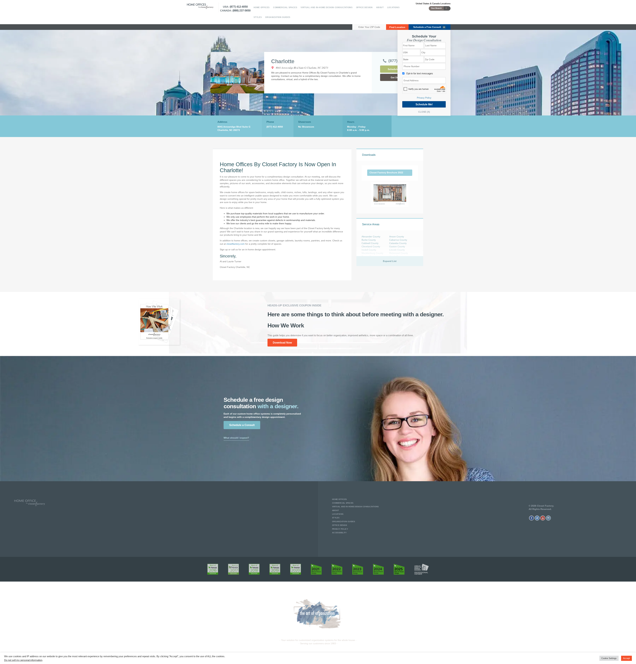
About (380, 7)
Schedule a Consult (242, 425)
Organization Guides (277, 17)
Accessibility (339, 533)
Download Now (282, 342)
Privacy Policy (424, 97)
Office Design (364, 7)
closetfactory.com (235, 244)
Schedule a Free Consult (427, 27)
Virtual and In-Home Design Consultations (326, 7)
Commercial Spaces (285, 7)
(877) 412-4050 (239, 6)
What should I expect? (236, 437)
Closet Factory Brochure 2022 (386, 172)
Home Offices (262, 7)
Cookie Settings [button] (609, 658)
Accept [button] (626, 658)
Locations (393, 7)
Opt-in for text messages (419, 73)
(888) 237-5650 (242, 10)
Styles (258, 17)
